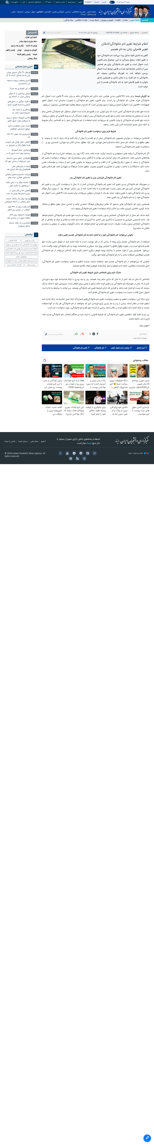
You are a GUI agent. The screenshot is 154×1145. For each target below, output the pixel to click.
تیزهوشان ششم (21, 256)
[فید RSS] (77, 459)
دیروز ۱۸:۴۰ (35, 81)
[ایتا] (87, 453)
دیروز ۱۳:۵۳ (35, 150)
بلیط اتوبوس (12, 240)
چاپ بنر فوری (30, 240)
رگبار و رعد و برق (17, 45)
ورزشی (27, 12)
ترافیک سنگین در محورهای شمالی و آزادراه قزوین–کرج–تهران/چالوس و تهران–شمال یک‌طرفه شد (18, 103)
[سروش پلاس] (80, 453)
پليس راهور (10, 50)
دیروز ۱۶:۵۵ (35, 94)
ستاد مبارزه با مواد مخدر (28, 41)
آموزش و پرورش (107, 20)
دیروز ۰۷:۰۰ (35, 223)
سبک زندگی (69, 20)
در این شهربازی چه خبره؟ (20, 88)
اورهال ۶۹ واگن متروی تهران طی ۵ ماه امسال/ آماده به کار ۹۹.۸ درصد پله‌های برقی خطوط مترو (18, 74)
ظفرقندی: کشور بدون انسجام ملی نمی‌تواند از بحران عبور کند (17, 160)
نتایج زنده (14, 2)
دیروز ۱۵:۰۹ (35, 126)
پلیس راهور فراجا (24, 54)
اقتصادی (48, 12)
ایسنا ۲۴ (48, 2)
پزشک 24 (33, 252)
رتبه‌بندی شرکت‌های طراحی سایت (25, 260)
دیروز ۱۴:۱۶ (35, 142)
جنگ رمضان (32, 58)
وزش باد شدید (31, 45)
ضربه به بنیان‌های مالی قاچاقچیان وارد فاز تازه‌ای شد (18, 168)
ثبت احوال (140, 348)
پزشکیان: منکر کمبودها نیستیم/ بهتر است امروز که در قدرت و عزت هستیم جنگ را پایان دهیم (18, 152)
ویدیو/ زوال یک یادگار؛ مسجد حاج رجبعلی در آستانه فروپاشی (17, 200)
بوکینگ (8, 260)
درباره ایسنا (71, 2)
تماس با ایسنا (60, 2)
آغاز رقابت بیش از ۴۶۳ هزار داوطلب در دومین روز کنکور (19, 208)
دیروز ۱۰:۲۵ (35, 175)
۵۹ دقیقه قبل (34, 73)
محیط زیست (94, 20)
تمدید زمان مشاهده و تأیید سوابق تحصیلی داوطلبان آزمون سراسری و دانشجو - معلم (19, 127)
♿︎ (147, 1138)
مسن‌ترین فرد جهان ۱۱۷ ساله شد (18, 136)
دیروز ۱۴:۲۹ (35, 134)
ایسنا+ (83, 14)
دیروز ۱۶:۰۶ (35, 110)
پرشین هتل (31, 264)
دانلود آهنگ (9, 252)
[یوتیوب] (67, 453)
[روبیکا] (94, 453)
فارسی (104, 2)
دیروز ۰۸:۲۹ (35, 199)
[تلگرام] (74, 453)
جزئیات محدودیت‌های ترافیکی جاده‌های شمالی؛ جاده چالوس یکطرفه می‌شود (17, 176)
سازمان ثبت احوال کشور (120, 348)
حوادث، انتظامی (81, 20)
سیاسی (68, 12)
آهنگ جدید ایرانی (30, 248)
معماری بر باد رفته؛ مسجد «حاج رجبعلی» (19, 224)
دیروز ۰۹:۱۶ (35, 191)
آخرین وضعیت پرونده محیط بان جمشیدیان (18, 82)
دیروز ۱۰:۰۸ (35, 183)
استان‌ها (20, 12)
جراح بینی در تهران (12, 244)
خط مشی (34, 441)
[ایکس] (60, 453)
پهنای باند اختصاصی (29, 244)
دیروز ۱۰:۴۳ (35, 167)
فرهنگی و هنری (58, 12)
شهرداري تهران (31, 37)
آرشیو (80, 2)
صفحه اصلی (91, 12)
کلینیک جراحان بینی (14, 264)
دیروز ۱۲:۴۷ (35, 159)
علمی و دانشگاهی (78, 12)
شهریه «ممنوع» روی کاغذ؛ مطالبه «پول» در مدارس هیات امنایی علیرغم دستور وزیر (18, 216)
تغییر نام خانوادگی (80, 348)
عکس (14, 12)
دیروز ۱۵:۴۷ (35, 118)
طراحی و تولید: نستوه (136, 453)
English (88, 2)
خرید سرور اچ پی (22, 252)
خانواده (118, 20)
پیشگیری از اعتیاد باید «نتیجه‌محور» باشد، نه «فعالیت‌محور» (21, 111)
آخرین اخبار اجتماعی (23, 67)
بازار (23, 2)
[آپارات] (70, 459)
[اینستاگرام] (84, 459)
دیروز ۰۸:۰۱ (35, 207)
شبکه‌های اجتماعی (34, 2)
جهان (33, 12)
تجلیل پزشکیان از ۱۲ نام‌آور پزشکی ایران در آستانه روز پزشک (19, 95)
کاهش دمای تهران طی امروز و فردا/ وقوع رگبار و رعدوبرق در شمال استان (17, 144)
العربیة (96, 2)
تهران (19, 50)
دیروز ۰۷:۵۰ (35, 215)
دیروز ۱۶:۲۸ (35, 102)
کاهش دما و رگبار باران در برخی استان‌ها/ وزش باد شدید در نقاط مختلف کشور (17, 192)
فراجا (35, 54)
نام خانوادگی (99, 348)
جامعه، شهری (135, 20)
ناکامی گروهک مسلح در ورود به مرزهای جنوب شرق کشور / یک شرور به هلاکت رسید (18, 119)
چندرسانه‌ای (91, 14)
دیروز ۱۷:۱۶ (35, 89)
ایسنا (115, 9)
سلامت (125, 20)
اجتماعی (40, 12)
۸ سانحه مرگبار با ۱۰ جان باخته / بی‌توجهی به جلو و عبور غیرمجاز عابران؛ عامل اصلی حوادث (18, 184)
